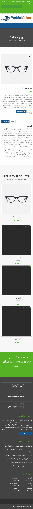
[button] (28, 56)
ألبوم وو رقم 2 (16, 298)
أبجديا (15, 490)
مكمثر (15, 488)
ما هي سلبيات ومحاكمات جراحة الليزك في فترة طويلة (19, 451)
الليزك (30, 478)
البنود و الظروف (27, 490)
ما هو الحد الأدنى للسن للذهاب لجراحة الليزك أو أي (18, 446)
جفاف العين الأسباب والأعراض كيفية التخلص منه (18, 459)
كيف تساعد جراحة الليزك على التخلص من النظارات (18, 455)
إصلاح (15, 485)
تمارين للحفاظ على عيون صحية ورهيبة (21, 462)
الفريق (30, 485)
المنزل (25, 40)
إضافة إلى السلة (21, 111)
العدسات (14, 478)
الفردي (14, 40)
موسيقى (20, 113)
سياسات (29, 488)
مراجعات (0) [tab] (6, 121)
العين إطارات (13, 483)
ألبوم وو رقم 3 (16, 257)
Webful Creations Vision (19, 506)
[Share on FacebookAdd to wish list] (3, 202)
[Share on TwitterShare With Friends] (3, 205)
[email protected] (16, 406)
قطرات (30, 483)
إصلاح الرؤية (28, 480)
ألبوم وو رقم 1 (16, 339)
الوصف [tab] (12, 121)
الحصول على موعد (25, 433)
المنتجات (19, 40)
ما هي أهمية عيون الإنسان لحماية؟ (22, 466)
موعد (16, 371)
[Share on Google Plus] (3, 209)
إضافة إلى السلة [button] (29, 212)
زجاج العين (14, 480)
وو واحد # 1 (16, 217)
